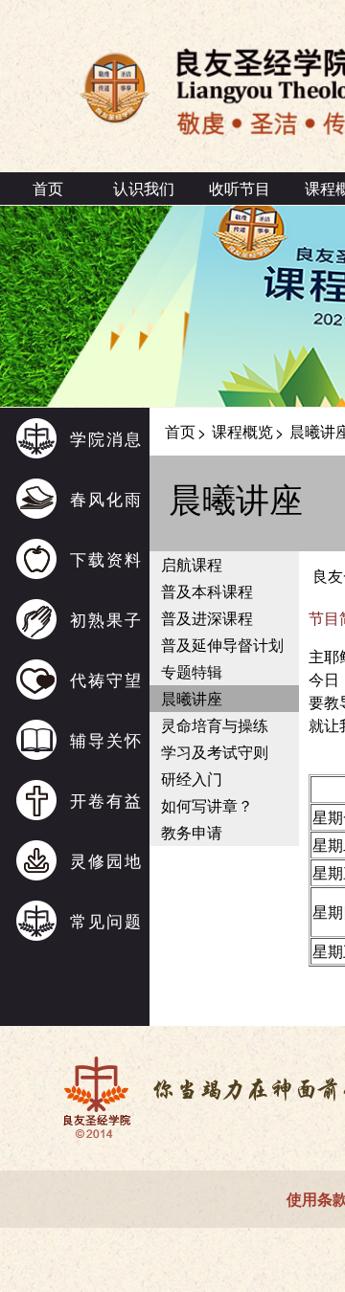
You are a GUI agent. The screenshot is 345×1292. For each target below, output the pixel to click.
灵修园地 (106, 860)
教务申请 (191, 832)
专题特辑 (191, 671)
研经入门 (191, 779)
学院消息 (106, 438)
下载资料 (106, 558)
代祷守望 (106, 679)
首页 (48, 188)
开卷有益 (106, 800)
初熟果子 (106, 619)
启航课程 (191, 564)
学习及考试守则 (214, 752)
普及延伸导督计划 (222, 645)
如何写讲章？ (207, 805)
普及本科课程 (207, 591)
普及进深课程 (207, 618)
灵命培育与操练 (214, 725)
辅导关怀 (106, 739)
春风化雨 (106, 498)
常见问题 (106, 920)
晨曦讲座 (191, 698)
